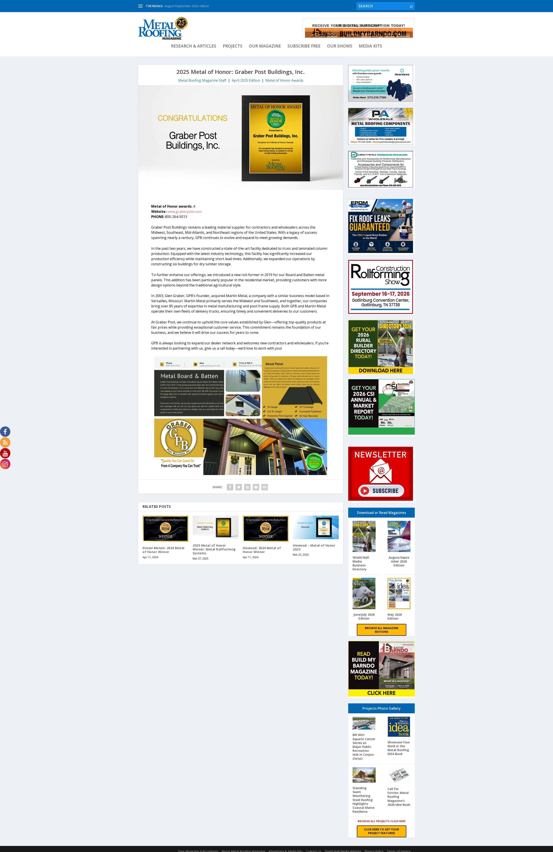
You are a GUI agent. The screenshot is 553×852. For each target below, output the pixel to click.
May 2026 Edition (395, 616)
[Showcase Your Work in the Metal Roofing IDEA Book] (399, 727)
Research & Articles (193, 46)
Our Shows (339, 46)
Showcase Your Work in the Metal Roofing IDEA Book (399, 748)
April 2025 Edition (246, 80)
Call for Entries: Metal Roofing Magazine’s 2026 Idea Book (399, 797)
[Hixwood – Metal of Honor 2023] (316, 527)
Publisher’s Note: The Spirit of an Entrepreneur (197, 6)
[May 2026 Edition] (399, 594)
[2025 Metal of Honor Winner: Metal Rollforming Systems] (215, 527)
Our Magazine (265, 46)
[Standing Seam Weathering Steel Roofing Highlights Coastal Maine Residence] (364, 775)
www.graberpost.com (184, 211)
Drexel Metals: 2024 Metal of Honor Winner (163, 550)
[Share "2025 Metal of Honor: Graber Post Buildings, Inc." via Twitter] (238, 487)
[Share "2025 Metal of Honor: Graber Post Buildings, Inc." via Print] (264, 487)
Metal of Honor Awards (284, 80)
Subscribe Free (304, 46)
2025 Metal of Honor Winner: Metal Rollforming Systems (214, 549)
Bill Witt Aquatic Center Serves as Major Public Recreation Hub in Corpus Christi (364, 746)
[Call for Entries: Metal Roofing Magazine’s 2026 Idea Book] (399, 775)
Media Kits (370, 46)
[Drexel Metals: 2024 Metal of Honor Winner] (165, 529)
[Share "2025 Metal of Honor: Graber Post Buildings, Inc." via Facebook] (230, 487)
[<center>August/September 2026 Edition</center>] (399, 537)
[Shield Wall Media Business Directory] (364, 537)
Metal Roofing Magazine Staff (202, 80)
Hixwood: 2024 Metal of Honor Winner (262, 550)
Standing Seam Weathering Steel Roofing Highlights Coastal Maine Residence (363, 800)
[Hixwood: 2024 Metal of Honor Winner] (266, 529)
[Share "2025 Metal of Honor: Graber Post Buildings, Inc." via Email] (256, 487)
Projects (232, 46)
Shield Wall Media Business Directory (361, 563)
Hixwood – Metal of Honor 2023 (314, 547)
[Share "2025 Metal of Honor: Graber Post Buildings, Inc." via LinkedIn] (247, 487)
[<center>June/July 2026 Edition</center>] (364, 594)
